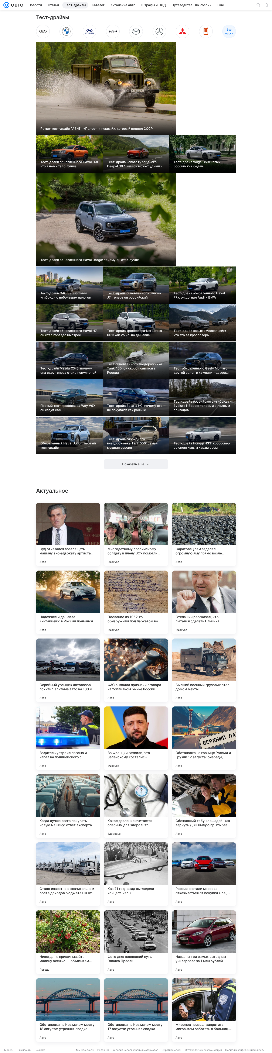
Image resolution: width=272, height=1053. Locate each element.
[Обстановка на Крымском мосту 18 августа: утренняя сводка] (68, 1010)
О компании (24, 1050)
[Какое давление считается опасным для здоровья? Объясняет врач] (136, 806)
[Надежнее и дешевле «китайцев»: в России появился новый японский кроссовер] (68, 602)
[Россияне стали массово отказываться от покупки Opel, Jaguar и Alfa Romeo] (204, 874)
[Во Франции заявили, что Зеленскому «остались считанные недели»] (136, 738)
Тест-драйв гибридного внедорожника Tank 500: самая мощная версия (132, 443)
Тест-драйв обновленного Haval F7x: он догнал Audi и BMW (199, 295)
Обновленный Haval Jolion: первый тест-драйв (68, 445)
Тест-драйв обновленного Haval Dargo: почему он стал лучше (90, 260)
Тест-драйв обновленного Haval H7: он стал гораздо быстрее (69, 333)
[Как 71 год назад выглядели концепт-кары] (136, 874)
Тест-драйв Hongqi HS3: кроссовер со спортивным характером (202, 445)
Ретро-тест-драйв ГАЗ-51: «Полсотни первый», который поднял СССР (96, 129)
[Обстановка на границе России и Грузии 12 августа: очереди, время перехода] (204, 738)
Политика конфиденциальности (244, 1050)
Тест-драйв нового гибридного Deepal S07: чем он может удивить (134, 164)
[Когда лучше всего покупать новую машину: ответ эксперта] (68, 806)
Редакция (103, 1050)
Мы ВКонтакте (85, 1050)
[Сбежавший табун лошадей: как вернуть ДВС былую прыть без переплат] (204, 806)
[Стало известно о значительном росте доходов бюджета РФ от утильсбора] (68, 874)
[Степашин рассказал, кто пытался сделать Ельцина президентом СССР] (204, 602)
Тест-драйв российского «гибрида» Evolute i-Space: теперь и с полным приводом (202, 405)
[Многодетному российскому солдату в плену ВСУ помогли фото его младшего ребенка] (136, 534)
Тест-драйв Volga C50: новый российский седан (197, 164)
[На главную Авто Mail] (16, 5)
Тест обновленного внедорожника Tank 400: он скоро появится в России (134, 368)
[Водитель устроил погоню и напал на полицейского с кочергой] (68, 738)
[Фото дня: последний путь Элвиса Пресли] (136, 942)
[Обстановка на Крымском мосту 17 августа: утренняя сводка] (136, 1010)
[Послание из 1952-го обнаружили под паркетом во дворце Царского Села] (136, 602)
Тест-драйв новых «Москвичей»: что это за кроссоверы (200, 333)
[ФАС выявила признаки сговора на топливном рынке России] (136, 670)
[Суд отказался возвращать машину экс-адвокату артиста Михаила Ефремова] (68, 534)
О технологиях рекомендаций (203, 1050)
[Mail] (6, 5)
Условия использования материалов (135, 1050)
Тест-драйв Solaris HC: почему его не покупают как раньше (134, 408)
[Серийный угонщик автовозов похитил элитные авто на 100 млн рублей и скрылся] (68, 670)
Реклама (40, 1050)
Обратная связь (171, 1050)
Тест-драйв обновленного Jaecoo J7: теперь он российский (134, 295)
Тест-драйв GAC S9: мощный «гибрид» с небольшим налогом (65, 295)
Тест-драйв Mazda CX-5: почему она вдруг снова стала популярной (68, 370)
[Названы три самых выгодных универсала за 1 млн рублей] (204, 942)
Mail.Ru (8, 1050)
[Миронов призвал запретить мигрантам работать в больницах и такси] (204, 1010)
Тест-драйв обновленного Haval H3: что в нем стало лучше (69, 164)
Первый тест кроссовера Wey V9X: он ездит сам (68, 408)
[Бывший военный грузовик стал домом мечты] (204, 670)
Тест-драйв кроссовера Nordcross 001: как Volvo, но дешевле (134, 333)
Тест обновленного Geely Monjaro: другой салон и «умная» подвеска (201, 370)
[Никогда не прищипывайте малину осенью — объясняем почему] (68, 942)
